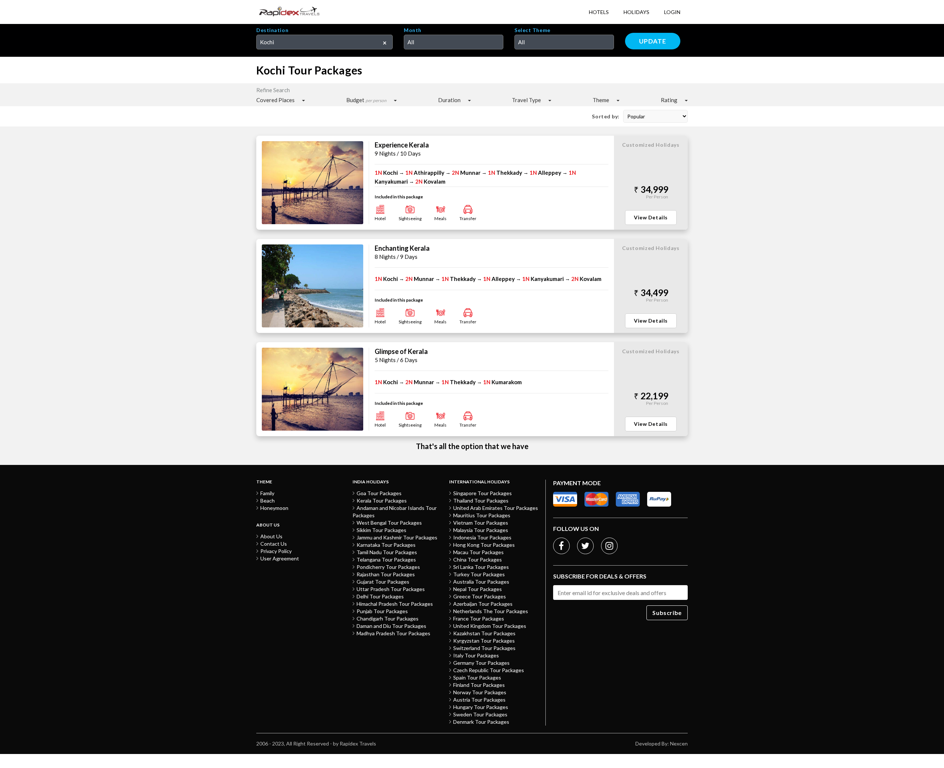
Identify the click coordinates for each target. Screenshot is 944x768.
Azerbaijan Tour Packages (483, 604)
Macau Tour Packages (478, 552)
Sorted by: (606, 116)
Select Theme (532, 30)
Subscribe (667, 612)
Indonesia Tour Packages (482, 537)
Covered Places (275, 100)
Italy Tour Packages (476, 655)
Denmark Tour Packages (481, 722)
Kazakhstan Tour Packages (484, 633)
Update (652, 41)
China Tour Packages (477, 559)
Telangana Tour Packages (386, 559)
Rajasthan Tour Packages (386, 574)
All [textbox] (410, 42)
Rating (669, 100)
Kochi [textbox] (267, 42)
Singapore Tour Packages (482, 493)
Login (672, 12)
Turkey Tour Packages (479, 574)
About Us (271, 536)
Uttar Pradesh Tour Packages (391, 589)
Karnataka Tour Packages (386, 545)
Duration (449, 100)
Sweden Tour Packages (480, 714)
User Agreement (279, 558)
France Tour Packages (478, 618)
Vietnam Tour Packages (480, 522)
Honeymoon (274, 508)
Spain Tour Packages (477, 677)
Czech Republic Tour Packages (488, 670)
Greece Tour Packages (479, 596)
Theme (601, 100)
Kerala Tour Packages (382, 500)
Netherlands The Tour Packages (490, 611)
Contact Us (273, 544)
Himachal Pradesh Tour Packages (395, 604)
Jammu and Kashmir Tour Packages (397, 537)
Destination (272, 30)
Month (412, 30)
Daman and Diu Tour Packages (391, 626)
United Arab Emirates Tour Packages (495, 508)
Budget (366, 100)
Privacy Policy (276, 551)
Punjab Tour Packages (382, 611)
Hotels (599, 12)
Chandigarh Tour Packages (388, 618)
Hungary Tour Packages (480, 707)
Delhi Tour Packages (380, 596)
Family (267, 493)
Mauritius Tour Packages (481, 515)
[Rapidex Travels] (289, 11)
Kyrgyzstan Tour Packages (484, 640)
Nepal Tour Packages (477, 589)
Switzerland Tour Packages (484, 648)
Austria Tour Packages (479, 699)
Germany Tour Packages (481, 663)
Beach (267, 500)
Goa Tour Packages (379, 493)
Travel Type (526, 100)
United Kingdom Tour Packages (489, 626)
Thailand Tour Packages (481, 500)
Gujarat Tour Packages (383, 581)
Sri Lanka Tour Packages (481, 567)
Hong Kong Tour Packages (484, 545)
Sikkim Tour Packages (381, 530)
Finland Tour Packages (479, 685)
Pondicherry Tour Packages (388, 567)
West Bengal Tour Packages (389, 522)
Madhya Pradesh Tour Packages (393, 633)
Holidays (636, 12)
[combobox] (324, 42)
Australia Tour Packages (481, 581)
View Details (651, 217)
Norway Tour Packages (479, 692)
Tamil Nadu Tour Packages (387, 552)
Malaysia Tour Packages (480, 530)
